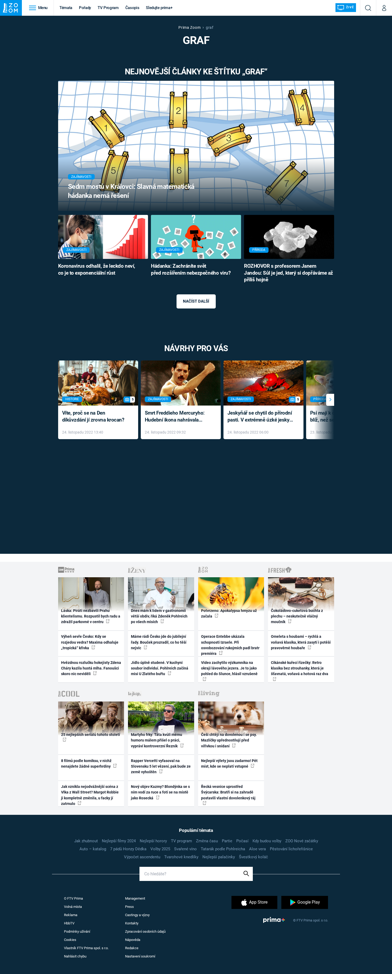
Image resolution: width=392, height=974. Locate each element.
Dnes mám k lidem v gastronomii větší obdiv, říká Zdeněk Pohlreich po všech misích (159, 616)
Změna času (207, 841)
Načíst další (196, 301)
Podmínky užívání (77, 931)
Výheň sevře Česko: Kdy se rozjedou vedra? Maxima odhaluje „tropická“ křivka (89, 642)
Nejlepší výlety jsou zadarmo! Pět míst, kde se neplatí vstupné (229, 763)
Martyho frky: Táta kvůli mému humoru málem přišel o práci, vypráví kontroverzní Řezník (156, 740)
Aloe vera (257, 849)
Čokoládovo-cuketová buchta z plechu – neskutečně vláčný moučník (297, 616)
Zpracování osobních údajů (145, 931)
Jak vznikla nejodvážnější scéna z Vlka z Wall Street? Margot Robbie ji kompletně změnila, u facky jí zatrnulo (90, 795)
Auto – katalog (92, 849)
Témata (65, 7)
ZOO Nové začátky (301, 841)
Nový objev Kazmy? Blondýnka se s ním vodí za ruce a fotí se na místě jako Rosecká (160, 792)
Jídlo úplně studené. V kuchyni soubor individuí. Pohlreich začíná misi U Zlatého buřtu (159, 668)
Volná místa (73, 907)
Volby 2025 (160, 849)
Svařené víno (185, 849)
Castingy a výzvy (137, 915)
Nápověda (132, 940)
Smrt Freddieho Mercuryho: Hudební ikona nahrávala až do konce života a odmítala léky (177, 417)
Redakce (131, 948)
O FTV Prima (73, 898)
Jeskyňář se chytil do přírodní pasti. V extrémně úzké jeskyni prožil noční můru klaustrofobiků (260, 417)
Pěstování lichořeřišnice (291, 849)
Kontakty (131, 923)
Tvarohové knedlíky (181, 857)
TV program (181, 841)
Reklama (70, 915)
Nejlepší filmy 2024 (119, 841)
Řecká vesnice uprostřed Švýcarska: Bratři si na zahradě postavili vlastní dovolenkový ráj (228, 792)
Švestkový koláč (253, 857)
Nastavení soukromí (140, 956)
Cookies (70, 940)
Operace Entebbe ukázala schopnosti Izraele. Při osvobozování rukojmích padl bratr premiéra (230, 645)
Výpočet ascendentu (142, 857)
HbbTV (69, 923)
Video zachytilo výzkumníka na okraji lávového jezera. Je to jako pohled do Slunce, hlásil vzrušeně (229, 668)
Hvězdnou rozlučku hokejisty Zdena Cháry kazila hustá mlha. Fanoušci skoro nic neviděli (91, 668)
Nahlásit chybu (75, 956)
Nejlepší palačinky (218, 857)
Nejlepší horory (153, 841)
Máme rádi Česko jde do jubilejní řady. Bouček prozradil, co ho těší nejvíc (158, 642)
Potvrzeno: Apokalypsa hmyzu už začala (229, 613)
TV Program (108, 7)
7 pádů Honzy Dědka (128, 849)
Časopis (132, 7)
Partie (227, 841)
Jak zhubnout (86, 841)
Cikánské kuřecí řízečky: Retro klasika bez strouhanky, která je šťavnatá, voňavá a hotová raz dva (299, 668)
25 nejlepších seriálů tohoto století (90, 734)
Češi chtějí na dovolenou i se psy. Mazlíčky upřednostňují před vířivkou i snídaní (229, 740)
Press (129, 907)
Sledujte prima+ (159, 7)
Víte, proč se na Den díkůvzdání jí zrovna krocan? (93, 416)
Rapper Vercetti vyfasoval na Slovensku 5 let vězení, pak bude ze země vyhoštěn (161, 766)
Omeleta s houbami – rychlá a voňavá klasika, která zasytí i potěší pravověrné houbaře (301, 642)
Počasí (242, 841)
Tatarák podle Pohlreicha (223, 849)
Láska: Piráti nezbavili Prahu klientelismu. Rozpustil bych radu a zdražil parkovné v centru (90, 616)
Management (135, 898)
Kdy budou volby (267, 841)
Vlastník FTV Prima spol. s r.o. (86, 948)
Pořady (85, 7)
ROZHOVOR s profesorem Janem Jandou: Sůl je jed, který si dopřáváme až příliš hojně (288, 273)
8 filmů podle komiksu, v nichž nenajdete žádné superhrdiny (86, 763)
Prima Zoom (189, 27)
